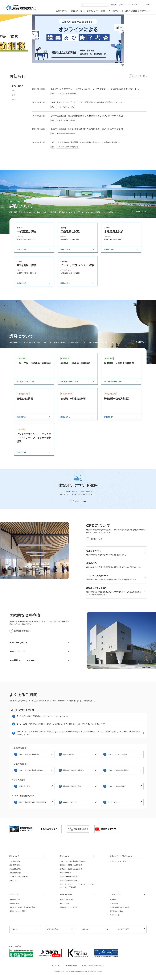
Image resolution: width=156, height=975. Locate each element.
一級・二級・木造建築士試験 (29, 754)
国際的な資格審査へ (22, 631)
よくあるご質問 (132, 4)
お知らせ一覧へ (140, 76)
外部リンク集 (115, 915)
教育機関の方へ (52, 929)
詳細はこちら (80, 501)
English (147, 5)
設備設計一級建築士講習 (116, 786)
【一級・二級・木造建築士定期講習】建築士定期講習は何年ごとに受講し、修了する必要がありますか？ (59, 724)
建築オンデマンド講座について (121, 856)
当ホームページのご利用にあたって (93, 965)
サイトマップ (56, 965)
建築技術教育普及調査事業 (119, 907)
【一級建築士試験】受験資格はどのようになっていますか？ (40, 716)
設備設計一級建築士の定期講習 (71, 869)
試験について (141, 212)
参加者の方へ (14, 903)
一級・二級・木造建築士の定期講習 (72, 861)
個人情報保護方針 (71, 965)
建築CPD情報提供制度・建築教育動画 (32, 802)
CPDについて (96, 539)
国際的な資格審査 (66, 894)
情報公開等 (114, 903)
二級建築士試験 (15, 865)
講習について (141, 342)
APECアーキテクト (70, 802)
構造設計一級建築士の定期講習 (71, 865)
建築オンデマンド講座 (96, 11)
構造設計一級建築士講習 (72, 786)
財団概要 (113, 900)
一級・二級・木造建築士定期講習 (31, 770)
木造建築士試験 (15, 869)
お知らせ (113, 5)
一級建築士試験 (15, 861)
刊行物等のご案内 (116, 911)
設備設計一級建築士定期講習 (118, 770)
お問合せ (122, 5)
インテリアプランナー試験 (117, 754)
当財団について (115, 894)
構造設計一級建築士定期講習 (73, 770)
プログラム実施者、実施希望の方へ (22, 907)
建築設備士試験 (68, 754)
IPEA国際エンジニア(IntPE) (69, 907)
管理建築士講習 (24, 786)
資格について (14, 880)
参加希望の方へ (15, 900)
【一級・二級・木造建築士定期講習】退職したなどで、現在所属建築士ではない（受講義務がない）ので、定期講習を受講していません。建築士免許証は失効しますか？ (78, 733)
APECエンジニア (114, 802)
